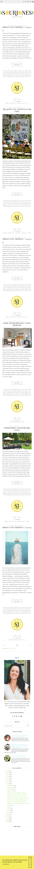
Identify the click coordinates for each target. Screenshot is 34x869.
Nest (29, 232)
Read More (17, 64)
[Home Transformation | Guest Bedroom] (17, 338)
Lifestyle (13, 103)
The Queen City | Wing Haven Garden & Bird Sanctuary (19, 735)
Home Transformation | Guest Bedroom (17, 324)
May (8, 810)
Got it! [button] (30, 862)
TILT (27, 103)
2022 (7, 771)
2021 (7, 772)
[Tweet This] (15, 99)
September (10, 791)
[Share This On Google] (20, 99)
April (8, 812)
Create (11, 521)
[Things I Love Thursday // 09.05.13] (17, 548)
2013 (7, 783)
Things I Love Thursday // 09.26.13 (17, 27)
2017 (7, 778)
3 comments (17, 519)
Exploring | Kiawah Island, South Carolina (18, 803)
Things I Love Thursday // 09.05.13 (17, 527)
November (10, 787)
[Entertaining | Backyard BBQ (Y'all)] (17, 441)
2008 (7, 821)
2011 (7, 816)
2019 (7, 776)
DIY (15, 521)
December (10, 785)
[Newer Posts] (3, 645)
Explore (18, 232)
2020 (7, 774)
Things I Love (21, 103)
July (8, 807)
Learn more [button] (6, 864)
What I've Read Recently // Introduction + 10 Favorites (18, 756)
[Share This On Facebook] (13, 99)
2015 (7, 780)
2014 (7, 782)
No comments (17, 101)
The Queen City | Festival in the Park (17, 110)
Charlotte (11, 232)
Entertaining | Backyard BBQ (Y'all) (17, 429)
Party (28, 521)
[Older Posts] (30, 645)
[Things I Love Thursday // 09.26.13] (17, 30)
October (9, 789)
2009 (7, 819)
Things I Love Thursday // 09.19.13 (17, 239)
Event (19, 521)
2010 (7, 818)
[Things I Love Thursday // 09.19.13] (17, 242)
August (9, 805)
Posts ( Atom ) (12, 648)
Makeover (17, 421)
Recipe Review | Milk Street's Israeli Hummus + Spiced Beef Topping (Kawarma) (19, 746)
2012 (7, 814)
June (8, 808)
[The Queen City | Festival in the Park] (17, 136)
